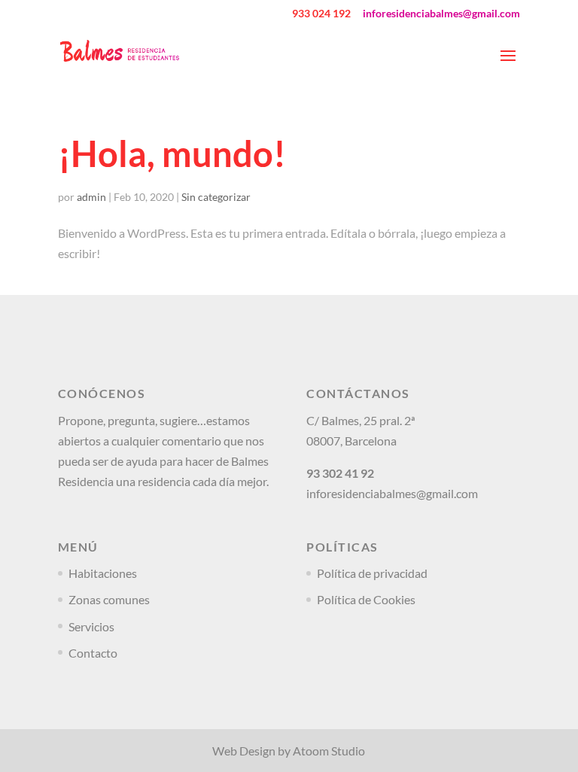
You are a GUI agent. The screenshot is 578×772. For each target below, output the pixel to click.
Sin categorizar (216, 196)
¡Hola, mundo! (172, 153)
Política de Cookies (366, 599)
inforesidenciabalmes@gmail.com (392, 493)
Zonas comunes (109, 599)
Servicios (91, 626)
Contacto (92, 653)
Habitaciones (102, 573)
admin (91, 196)
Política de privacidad (372, 573)
